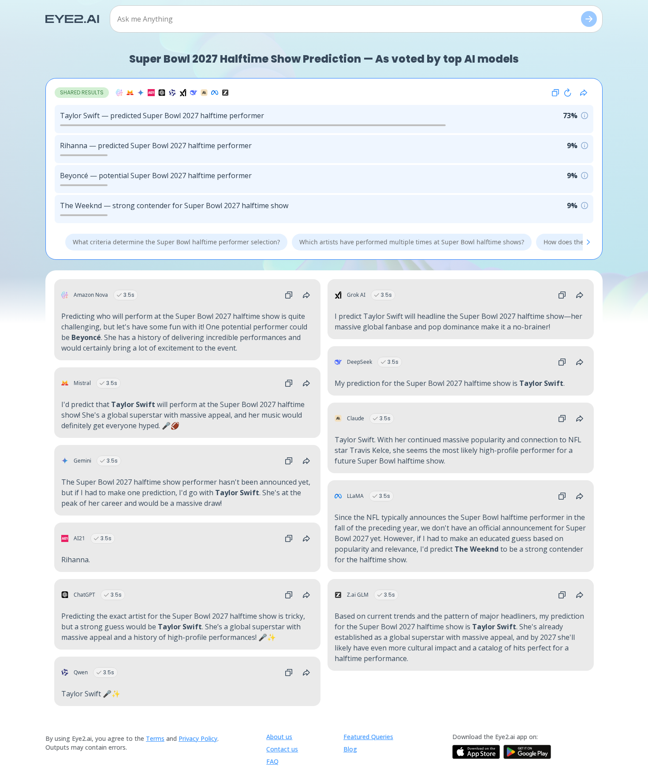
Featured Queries (368, 736)
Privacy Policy (198, 738)
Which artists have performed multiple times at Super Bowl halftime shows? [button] (411, 242)
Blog (350, 749)
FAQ (272, 761)
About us (279, 736)
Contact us (282, 749)
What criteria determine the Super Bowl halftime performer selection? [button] (176, 242)
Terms (155, 738)
